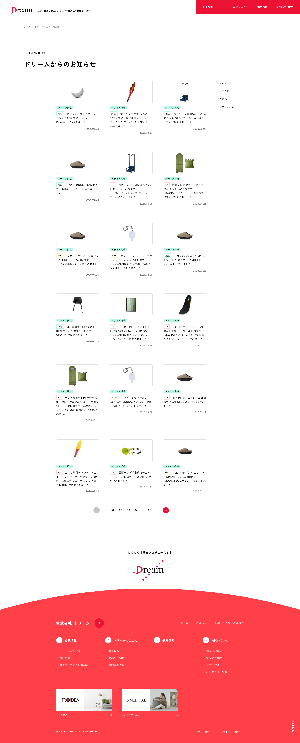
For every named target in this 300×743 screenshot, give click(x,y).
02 (120, 510)
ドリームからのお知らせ (47, 27)
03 (128, 510)
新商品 (223, 99)
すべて (223, 83)
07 (149, 510)
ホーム (27, 27)
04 (136, 510)
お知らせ (224, 91)
